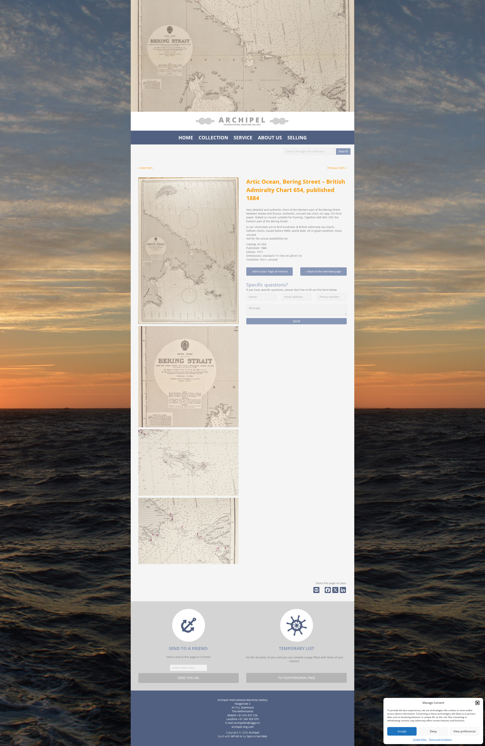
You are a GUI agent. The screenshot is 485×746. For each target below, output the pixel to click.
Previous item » (337, 168)
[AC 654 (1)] (188, 376)
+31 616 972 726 (247, 715)
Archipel (254, 732)
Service (243, 137)
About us (270, 137)
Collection (213, 137)
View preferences (464, 731)
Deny (433, 731)
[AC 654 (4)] (188, 531)
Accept (402, 731)
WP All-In (236, 736)
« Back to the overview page (323, 271)
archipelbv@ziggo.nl (247, 723)
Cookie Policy (420, 739)
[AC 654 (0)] (188, 250)
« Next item (145, 168)
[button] (477, 703)
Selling (297, 137)
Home (185, 137)
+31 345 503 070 (248, 719)
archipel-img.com (243, 727)
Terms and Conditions (440, 739)
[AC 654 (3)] (188, 462)
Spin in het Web (257, 736)
